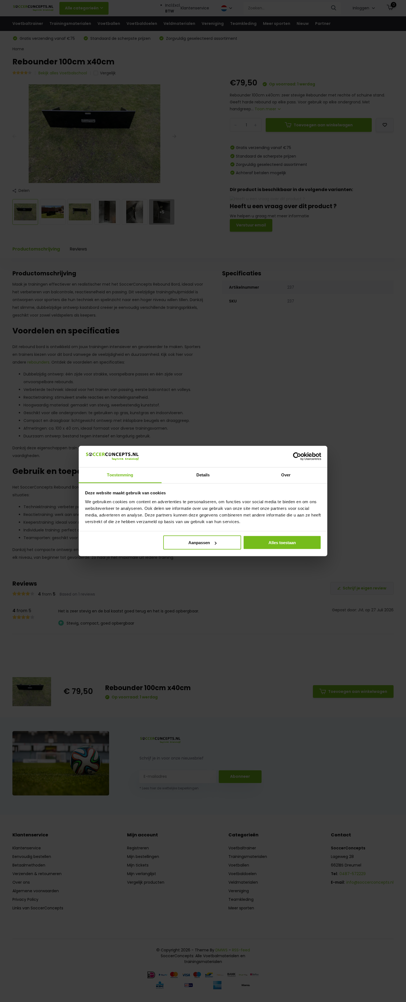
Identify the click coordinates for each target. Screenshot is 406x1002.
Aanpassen (199, 542)
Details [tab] (203, 474)
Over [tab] (286, 474)
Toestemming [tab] (120, 474)
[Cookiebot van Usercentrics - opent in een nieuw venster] (297, 456)
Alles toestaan (282, 542)
